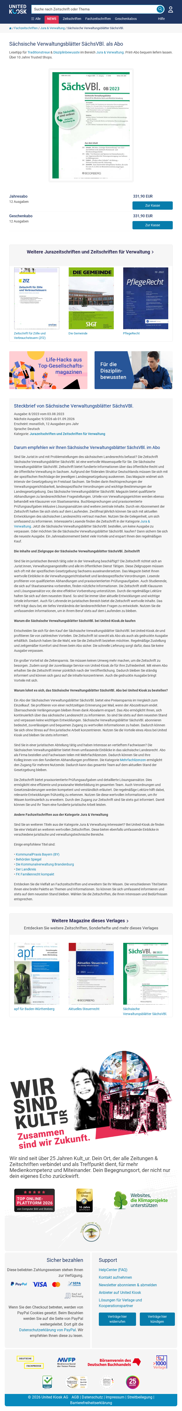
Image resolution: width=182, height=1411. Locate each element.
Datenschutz (92, 1397)
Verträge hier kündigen (157, 1319)
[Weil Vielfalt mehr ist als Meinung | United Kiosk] (18, 9)
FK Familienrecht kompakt (35, 874)
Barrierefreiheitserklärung (91, 1403)
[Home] (10, 28)
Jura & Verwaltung (52, 28)
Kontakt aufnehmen (115, 1277)
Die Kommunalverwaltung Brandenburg (45, 864)
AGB (75, 1397)
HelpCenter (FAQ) (113, 1270)
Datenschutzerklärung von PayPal (47, 1330)
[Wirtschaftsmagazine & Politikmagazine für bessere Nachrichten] (48, 370)
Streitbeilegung (139, 1397)
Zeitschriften (72, 19)
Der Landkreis (26, 869)
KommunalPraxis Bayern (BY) (37, 854)
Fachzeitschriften (98, 19)
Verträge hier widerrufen (117, 1319)
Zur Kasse (152, 205)
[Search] (160, 9)
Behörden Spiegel (28, 859)
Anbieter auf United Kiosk (120, 1292)
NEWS (51, 19)
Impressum (115, 1397)
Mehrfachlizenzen (133, 760)
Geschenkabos (126, 19)
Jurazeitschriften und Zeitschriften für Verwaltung (67, 434)
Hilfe (161, 19)
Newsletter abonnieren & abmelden (128, 1285)
